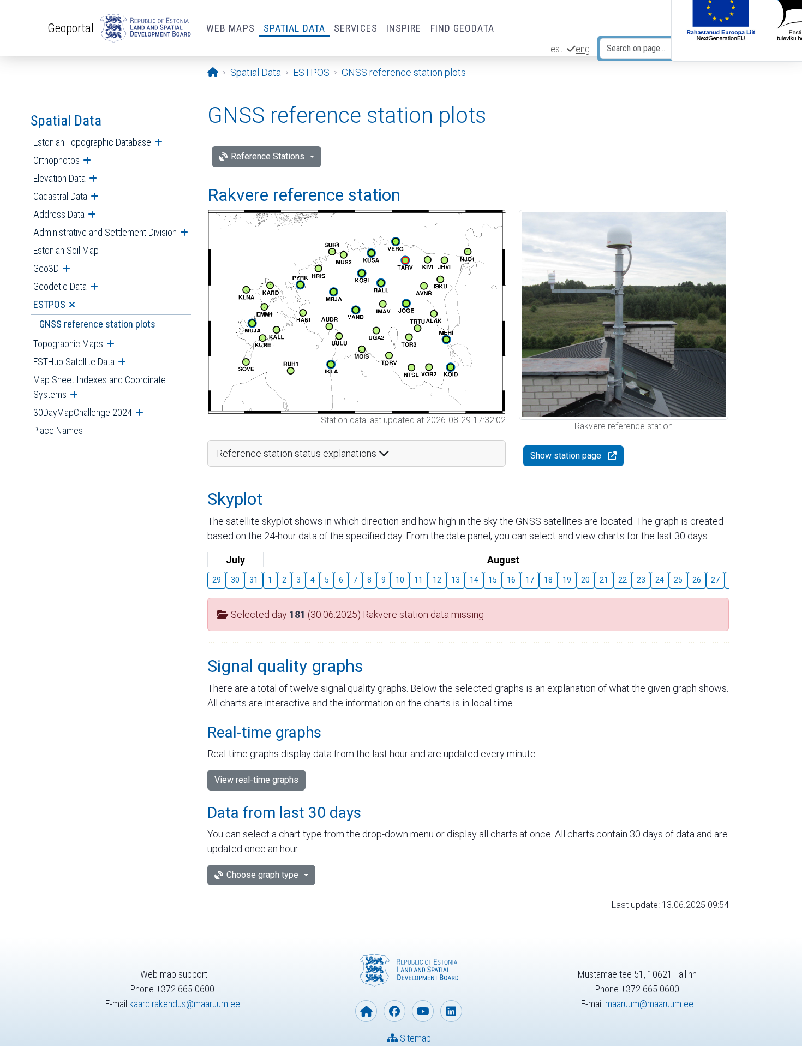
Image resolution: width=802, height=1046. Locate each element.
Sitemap (414, 1038)
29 (216, 579)
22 (622, 579)
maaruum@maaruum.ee (649, 1003)
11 (418, 579)
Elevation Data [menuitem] (59, 178)
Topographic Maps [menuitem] (68, 343)
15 (492, 579)
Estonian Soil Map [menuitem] (66, 250)
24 (659, 579)
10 (400, 579)
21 (604, 579)
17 (529, 579)
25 (678, 579)
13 (455, 579)
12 (437, 579)
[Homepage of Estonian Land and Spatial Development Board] (366, 1011)
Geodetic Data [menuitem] (60, 286)
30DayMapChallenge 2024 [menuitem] (82, 412)
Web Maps (230, 28)
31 (253, 579)
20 (585, 579)
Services (356, 28)
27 (715, 579)
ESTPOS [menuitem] (49, 304)
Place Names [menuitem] (58, 430)
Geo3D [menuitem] (46, 268)
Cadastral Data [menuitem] (60, 196)
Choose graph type (262, 875)
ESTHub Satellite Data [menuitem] (74, 361)
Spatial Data (294, 28)
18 (548, 579)
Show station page (565, 455)
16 (511, 579)
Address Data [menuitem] (59, 214)
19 (566, 579)
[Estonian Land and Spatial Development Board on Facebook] (394, 1011)
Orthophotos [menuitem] (56, 160)
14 (474, 579)
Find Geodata (462, 28)
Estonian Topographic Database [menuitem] (92, 142)
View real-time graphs (256, 780)
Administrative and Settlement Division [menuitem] (105, 232)
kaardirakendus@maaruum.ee (184, 1003)
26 (696, 579)
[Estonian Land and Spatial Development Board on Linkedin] (451, 1011)
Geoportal (70, 28)
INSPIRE (404, 28)
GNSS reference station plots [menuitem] (97, 324)
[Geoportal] (143, 28)
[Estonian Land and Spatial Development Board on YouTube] (423, 1011)
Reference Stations (267, 156)
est (556, 49)
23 (641, 579)
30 (235, 579)
